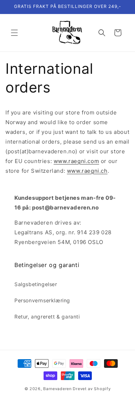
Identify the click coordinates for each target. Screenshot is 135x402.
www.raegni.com (76, 161)
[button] (14, 33)
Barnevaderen (57, 388)
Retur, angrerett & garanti (47, 316)
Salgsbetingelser (35, 284)
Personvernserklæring (42, 300)
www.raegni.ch (87, 170)
